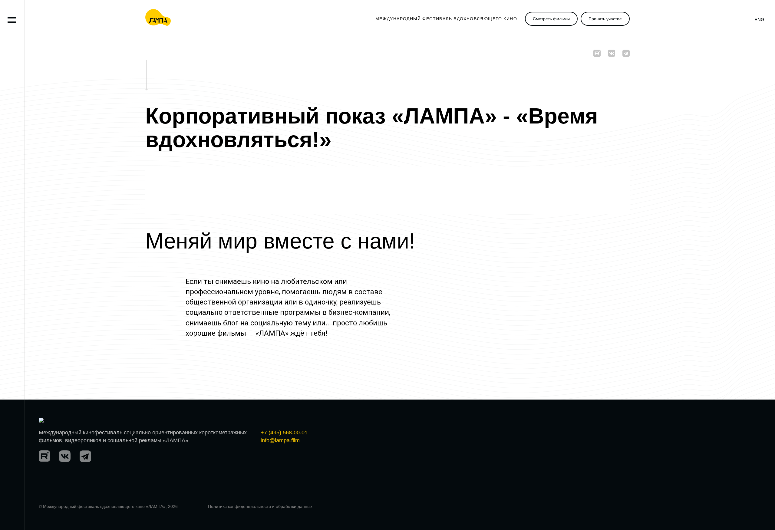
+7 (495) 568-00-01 (284, 433)
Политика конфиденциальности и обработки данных (260, 506)
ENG (759, 19)
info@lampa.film (280, 440)
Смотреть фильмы (551, 18)
